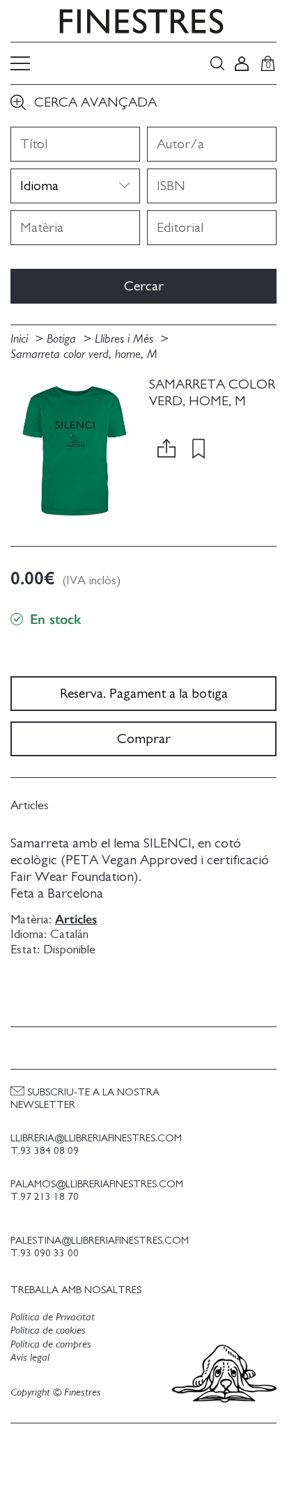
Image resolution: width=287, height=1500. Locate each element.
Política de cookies (48, 1330)
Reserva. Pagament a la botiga (144, 694)
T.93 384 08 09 (44, 1151)
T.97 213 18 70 (44, 1197)
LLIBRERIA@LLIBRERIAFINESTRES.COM (96, 1138)
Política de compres (50, 1344)
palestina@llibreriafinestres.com (99, 1240)
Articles (76, 919)
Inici (20, 339)
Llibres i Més (126, 339)
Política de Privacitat (52, 1316)
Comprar (144, 739)
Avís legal (29, 1357)
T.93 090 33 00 (44, 1253)
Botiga (63, 339)
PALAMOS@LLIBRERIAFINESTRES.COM (96, 1184)
